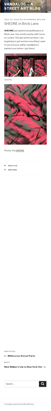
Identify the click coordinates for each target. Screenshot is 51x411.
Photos (13, 166)
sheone (12, 170)
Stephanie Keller (34, 20)
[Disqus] (25, 215)
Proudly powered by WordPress (19, 404)
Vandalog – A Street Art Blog (22, 6)
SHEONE (20, 150)
